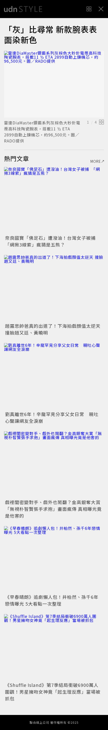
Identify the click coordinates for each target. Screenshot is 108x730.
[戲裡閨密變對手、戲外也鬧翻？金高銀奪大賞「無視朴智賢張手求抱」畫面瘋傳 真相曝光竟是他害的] (54, 464)
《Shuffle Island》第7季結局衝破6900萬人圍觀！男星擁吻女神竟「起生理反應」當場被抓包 (52, 692)
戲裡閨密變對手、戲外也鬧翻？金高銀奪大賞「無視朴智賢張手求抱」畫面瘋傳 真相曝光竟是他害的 (53, 509)
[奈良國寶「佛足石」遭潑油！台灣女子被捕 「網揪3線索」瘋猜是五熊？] (54, 200)
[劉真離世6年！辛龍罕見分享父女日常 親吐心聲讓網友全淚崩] (54, 376)
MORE (95, 161)
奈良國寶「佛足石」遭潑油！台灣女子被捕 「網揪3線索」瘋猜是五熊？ (52, 241)
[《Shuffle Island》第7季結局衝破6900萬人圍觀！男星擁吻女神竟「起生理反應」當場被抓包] (54, 647)
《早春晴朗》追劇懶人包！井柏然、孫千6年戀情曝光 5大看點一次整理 (51, 600)
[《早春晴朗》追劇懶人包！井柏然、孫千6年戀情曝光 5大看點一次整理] (54, 559)
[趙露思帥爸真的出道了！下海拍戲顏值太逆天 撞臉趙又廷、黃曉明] (54, 288)
